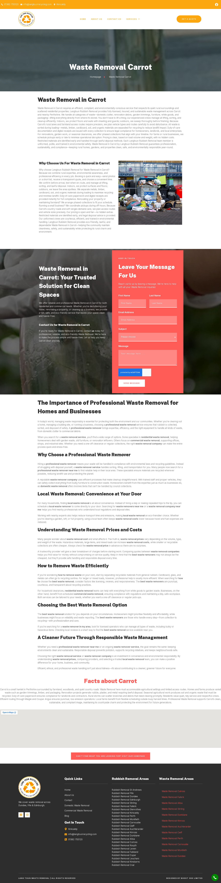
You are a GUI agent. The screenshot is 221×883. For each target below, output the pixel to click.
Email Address (126, 312)
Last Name (155, 295)
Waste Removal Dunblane (174, 815)
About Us (96, 19)
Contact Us (114, 19)
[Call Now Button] (214, 877)
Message (123, 346)
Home (83, 19)
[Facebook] (216, 4)
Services (131, 19)
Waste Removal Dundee (173, 856)
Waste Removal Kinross (173, 820)
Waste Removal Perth (172, 838)
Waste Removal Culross (173, 791)
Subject (122, 329)
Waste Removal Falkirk (173, 797)
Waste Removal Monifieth (174, 850)
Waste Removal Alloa (172, 803)
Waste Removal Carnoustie (175, 844)
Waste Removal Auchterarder (176, 826)
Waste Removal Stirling (173, 809)
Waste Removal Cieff (172, 832)
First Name (124, 295)
